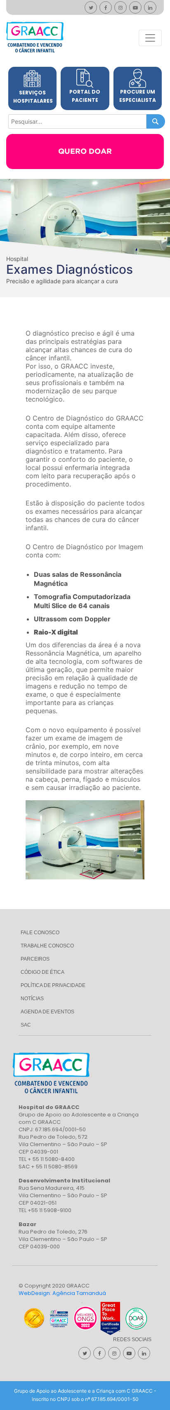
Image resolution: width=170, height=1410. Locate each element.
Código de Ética (42, 972)
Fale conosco (40, 932)
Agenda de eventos (47, 1012)
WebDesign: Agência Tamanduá (62, 1293)
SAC (26, 1025)
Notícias (32, 998)
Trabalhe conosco (47, 946)
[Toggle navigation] (150, 38)
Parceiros (35, 959)
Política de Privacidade (53, 985)
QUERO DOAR (85, 151)
